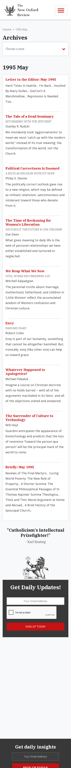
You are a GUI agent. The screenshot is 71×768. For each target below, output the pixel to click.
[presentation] (32, 612)
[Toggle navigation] (61, 10)
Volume (7, 29)
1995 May (21, 29)
